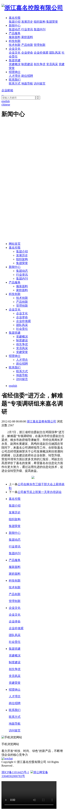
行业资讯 (27, 29)
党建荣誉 (22, 352)
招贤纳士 (15, 71)
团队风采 (55, 52)
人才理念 (15, 75)
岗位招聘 (27, 75)
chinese (5, 104)
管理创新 (39, 44)
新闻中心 (15, 25)
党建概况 (15, 64)
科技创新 (15, 41)
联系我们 (15, 79)
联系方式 (15, 83)
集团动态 (15, 29)
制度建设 (27, 64)
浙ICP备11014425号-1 (15, 772)
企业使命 (27, 52)
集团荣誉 (52, 21)
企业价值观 (41, 52)
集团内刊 (39, 29)
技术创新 (15, 44)
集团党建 (15, 60)
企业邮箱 (7, 90)
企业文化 (15, 48)
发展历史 (27, 21)
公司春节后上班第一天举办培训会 (40, 492)
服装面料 (15, 37)
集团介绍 (15, 21)
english (13, 385)
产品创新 (27, 44)
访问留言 (39, 83)
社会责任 (22, 328)
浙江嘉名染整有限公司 (41, 421)
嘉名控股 (15, 17)
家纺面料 (27, 37)
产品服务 (15, 33)
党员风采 (52, 64)
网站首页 (15, 243)
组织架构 (39, 21)
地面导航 (27, 83)
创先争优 (39, 64)
